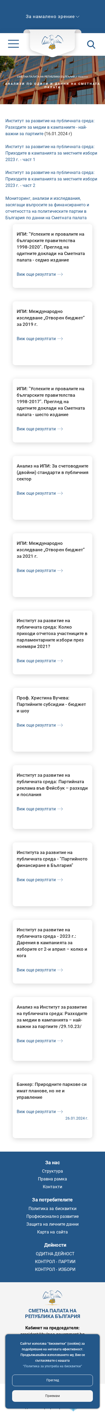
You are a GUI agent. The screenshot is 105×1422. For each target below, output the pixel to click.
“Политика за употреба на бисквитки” (52, 1366)
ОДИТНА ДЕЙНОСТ (55, 1253)
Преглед (52, 1380)
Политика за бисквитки (52, 1208)
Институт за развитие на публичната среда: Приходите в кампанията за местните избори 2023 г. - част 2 (51, 179)
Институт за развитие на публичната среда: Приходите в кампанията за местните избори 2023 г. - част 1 (51, 153)
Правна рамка (52, 1178)
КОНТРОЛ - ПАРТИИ (55, 1261)
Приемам (52, 1396)
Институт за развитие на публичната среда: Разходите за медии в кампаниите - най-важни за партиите (49, 127)
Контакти (52, 1186)
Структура (52, 1171)
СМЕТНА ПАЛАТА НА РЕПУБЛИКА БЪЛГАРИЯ (46, 76)
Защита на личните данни (52, 1224)
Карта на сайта (52, 1232)
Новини (83, 76)
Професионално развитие (52, 1216)
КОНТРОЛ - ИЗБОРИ (55, 1269)
